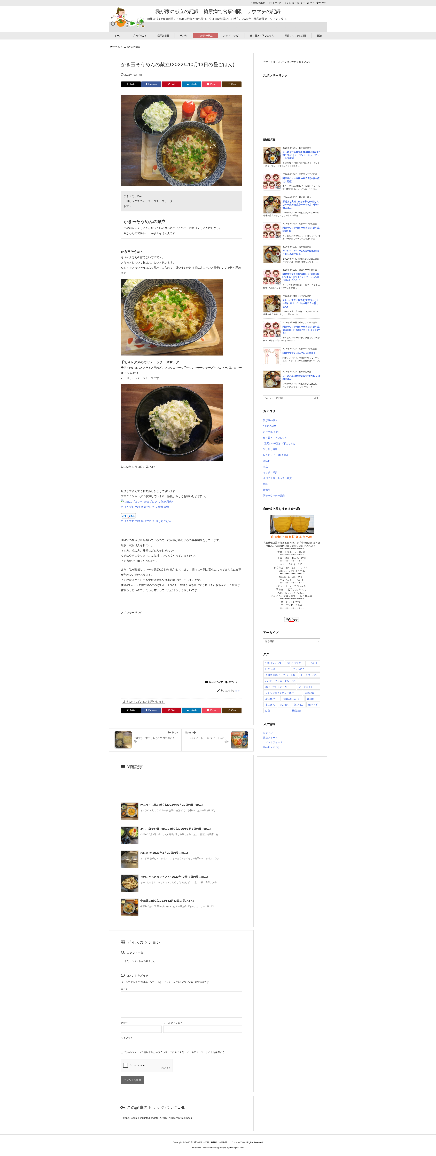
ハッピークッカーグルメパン (280, 680)
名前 (124, 1022)
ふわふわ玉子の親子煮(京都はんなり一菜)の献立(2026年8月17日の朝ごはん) (301, 303)
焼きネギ (313, 704)
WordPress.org (271, 747)
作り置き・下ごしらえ (275, 437)
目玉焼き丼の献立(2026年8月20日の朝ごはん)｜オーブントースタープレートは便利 (301, 155)
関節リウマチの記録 (274, 495)
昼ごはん (233, 682)
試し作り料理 (270, 449)
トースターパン (309, 674)
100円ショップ (273, 663)
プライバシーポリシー (294, 3)
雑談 (265, 483)
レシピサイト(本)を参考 (276, 454)
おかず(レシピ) (271, 431)
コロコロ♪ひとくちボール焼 (280, 674)
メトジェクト (306, 686)
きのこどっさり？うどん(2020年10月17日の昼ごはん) (174, 876)
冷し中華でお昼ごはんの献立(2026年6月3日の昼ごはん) (175, 828)
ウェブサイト (128, 1037)
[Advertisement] (149, 646)
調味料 (266, 460)
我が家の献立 (133, 46)
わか (237, 690)
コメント (125, 988)
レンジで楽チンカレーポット (280, 692)
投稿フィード (270, 737)
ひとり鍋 (270, 668)
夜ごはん (270, 704)
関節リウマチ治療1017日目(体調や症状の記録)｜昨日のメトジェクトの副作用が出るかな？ (301, 277)
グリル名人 (299, 668)
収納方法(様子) (291, 698)
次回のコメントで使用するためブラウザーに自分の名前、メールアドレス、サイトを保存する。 (175, 1052)
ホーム (116, 46)
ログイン (268, 732)
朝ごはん (298, 704)
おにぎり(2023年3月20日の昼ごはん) (164, 852)
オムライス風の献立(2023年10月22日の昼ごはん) (171, 804)
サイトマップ (275, 3)
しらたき (313, 663)
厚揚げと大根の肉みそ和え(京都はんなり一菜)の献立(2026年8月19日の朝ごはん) (301, 204)
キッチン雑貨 (270, 472)
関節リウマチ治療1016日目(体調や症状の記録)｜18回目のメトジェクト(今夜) (301, 329)
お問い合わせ (259, 3)
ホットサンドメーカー (277, 686)
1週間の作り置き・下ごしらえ (279, 443)
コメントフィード (272, 742)
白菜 (267, 710)
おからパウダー (294, 663)
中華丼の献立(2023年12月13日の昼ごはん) (167, 900)
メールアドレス (172, 1022)
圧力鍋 (310, 698)
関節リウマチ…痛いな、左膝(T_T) (299, 352)
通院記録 (296, 710)
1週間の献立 (269, 426)
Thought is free (236, 1147)
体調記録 (309, 692)
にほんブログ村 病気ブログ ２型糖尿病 (145, 507)
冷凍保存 (270, 698)
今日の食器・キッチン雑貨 (277, 478)
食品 (265, 466)
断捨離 (266, 489)
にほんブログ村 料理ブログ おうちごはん (146, 521)
